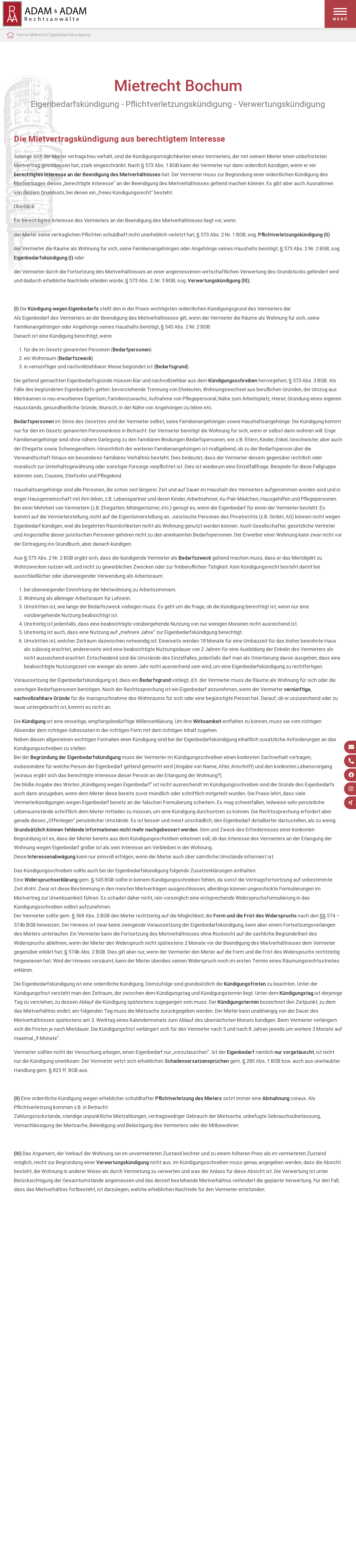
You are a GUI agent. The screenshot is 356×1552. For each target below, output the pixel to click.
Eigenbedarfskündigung (69, 35)
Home (22, 35)
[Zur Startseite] (44, 25)
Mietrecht (38, 35)
